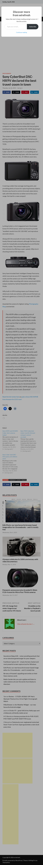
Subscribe (32, 27)
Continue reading (21, 32)
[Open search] (38, 19)
